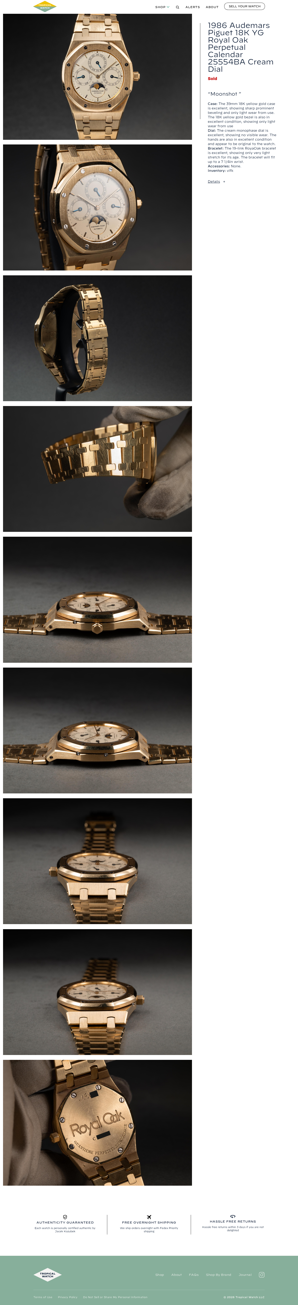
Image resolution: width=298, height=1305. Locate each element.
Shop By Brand (218, 1274)
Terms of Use (42, 1297)
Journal (245, 1274)
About (212, 7)
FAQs (194, 1274)
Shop (160, 7)
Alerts (192, 7)
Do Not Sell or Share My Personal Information (115, 1297)
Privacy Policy (67, 1297)
